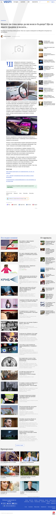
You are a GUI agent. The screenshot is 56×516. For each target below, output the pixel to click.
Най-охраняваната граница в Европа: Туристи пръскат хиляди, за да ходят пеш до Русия (49, 103)
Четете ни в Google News (10, 505)
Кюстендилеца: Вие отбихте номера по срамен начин (50, 289)
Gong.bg (35, 500)
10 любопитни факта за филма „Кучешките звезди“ (27, 477)
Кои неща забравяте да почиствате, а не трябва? (10, 477)
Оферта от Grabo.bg (22, 268)
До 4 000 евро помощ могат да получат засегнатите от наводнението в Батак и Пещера (27, 373)
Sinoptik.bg (43, 501)
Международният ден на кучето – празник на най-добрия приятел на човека (50, 243)
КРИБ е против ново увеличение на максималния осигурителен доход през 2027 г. (28, 277)
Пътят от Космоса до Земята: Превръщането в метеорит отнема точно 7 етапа (28, 432)
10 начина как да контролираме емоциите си (9, 492)
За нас (26, 506)
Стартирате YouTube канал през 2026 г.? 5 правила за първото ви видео (28, 300)
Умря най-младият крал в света (49, 48)
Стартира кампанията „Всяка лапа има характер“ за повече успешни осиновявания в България (50, 251)
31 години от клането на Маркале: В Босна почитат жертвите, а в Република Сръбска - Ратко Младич (28, 384)
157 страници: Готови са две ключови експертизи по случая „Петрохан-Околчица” (50, 304)
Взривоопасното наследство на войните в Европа (49, 54)
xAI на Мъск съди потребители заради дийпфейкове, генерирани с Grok (28, 346)
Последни (16, 1)
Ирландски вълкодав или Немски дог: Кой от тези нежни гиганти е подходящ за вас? (49, 75)
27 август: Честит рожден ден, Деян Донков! (29, 492)
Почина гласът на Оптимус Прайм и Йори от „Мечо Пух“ (28, 323)
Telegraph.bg (53, 503)
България (23, 1)
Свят (29, 1)
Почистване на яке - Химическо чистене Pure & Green (27, 266)
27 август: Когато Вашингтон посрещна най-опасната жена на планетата (49, 82)
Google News (22, 204)
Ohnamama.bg (37, 501)
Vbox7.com (31, 500)
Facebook (29, 204)
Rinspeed (16, 193)
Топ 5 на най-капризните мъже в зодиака (50, 275)
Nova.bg (46, 500)
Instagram (35, 204)
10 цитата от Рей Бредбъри (27, 462)
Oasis (20, 193)
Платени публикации (51, 506)
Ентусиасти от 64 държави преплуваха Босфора (50, 269)
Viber (9, 204)
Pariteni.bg (53, 501)
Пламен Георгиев (7, 36)
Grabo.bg (48, 501)
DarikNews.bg (41, 500)
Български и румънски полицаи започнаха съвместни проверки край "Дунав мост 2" (27, 396)
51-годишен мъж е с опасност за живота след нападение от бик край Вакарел (28, 312)
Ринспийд (26, 193)
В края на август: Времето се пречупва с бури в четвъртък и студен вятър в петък (49, 90)
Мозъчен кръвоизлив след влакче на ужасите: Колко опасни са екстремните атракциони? (28, 408)
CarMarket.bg (26, 501)
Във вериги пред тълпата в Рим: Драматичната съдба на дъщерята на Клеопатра (27, 359)
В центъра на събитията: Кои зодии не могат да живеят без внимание (28, 334)
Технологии (3, 20)
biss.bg (45, 70)
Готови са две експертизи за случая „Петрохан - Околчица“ (49, 42)
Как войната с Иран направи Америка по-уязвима (26, 241)
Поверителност (43, 506)
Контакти (53, 508)
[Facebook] (55, 509)
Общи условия (36, 506)
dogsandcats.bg (46, 77)
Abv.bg (26, 500)
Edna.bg (47, 503)
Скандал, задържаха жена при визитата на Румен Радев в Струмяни (49, 61)
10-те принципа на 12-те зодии (8, 462)
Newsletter (15, 204)
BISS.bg (32, 501)
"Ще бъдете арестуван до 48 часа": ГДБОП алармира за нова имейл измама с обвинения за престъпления (27, 289)
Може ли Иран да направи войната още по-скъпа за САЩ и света (49, 96)
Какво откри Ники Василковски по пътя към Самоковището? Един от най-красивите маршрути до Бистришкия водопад (50, 260)
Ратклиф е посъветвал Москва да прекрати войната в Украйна (27, 419)
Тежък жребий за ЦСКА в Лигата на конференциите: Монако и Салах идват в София (49, 296)
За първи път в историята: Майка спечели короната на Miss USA (50, 282)
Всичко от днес (19, 445)
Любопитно (35, 1)
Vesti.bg (7, 2)
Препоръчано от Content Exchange (33, 496)
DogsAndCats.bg (52, 500)
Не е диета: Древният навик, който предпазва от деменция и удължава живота (28, 254)
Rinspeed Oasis (9, 193)
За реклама (30, 506)
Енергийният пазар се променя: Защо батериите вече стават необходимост (49, 68)
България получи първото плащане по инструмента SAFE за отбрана (50, 312)
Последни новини (9, 238)
